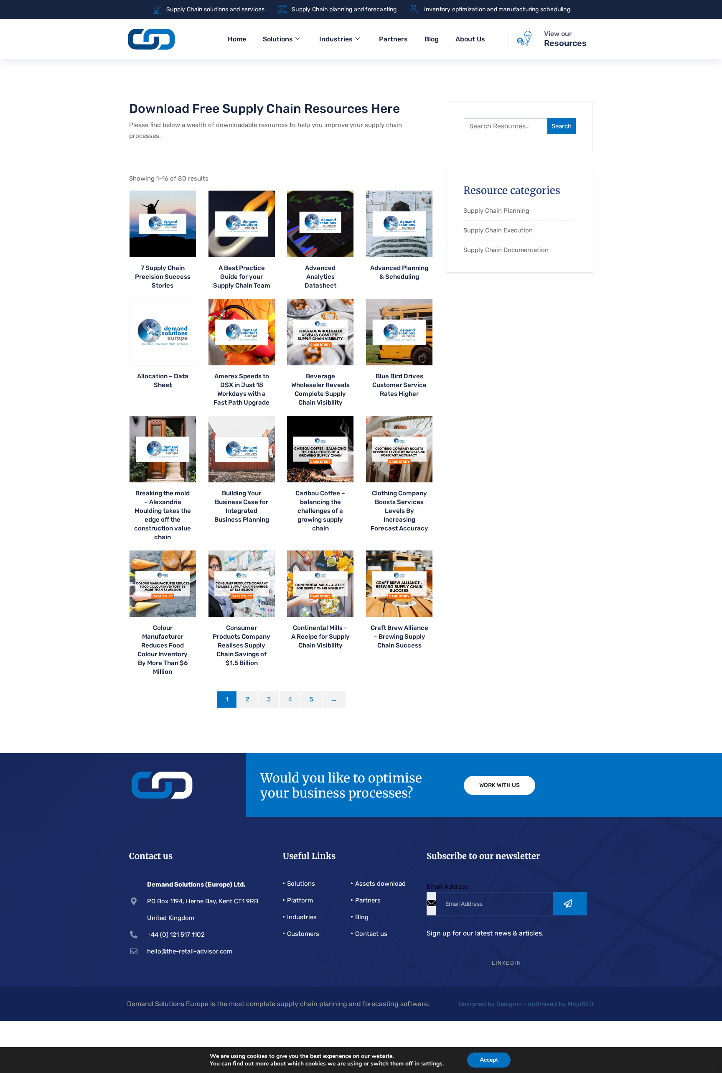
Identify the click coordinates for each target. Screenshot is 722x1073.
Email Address (447, 886)
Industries (336, 39)
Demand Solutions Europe (167, 1004)
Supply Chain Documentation (506, 250)
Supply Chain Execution (498, 230)
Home (237, 39)
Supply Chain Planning (496, 210)
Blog (432, 39)
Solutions (278, 39)
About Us (470, 39)
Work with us (499, 785)
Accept (489, 1060)
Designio (509, 1004)
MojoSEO (580, 1004)
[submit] (570, 903)
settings (431, 1064)
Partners (393, 39)
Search (562, 126)
